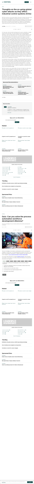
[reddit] (18, 29)
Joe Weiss (3, 26)
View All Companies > (17, 177)
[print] (31, 29)
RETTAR (19, 167)
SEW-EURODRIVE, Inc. (21, 168)
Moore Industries (5, 173)
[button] (2, 2)
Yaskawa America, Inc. (21, 172)
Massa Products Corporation (6, 172)
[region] (17, 482)
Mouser (3, 175)
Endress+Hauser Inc (5, 168)
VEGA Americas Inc (21, 171)
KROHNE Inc (4, 171)
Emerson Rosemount (5, 167)
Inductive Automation (5, 169)
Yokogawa (19, 173)
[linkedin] (15, 29)
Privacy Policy (4, 482)
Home (3, 6)
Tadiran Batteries (20, 169)
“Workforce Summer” (20, 256)
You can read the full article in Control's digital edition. (18, 254)
